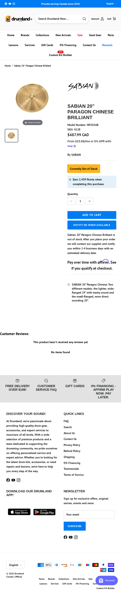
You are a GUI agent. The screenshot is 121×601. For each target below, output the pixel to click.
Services (30, 45)
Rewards (107, 45)
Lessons (13, 45)
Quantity (72, 194)
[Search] (84, 19)
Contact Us (89, 45)
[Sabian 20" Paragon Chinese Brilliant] (11, 135)
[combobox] (58, 19)
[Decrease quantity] (71, 201)
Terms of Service (74, 475)
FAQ (66, 421)
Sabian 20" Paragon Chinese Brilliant (32, 65)
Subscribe (75, 526)
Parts (111, 35)
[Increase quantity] (89, 201)
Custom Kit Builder (60, 54)
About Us (69, 433)
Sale (80, 35)
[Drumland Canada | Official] (19, 19)
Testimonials (71, 469)
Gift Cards (47, 45)
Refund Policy (72, 451)
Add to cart (91, 215)
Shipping (69, 457)
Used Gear (95, 35)
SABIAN (76, 154)
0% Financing (68, 45)
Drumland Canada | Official (15, 575)
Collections (42, 35)
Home (10, 35)
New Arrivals (63, 35)
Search (68, 427)
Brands (25, 35)
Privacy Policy (72, 445)
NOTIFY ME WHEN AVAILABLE (91, 225)
